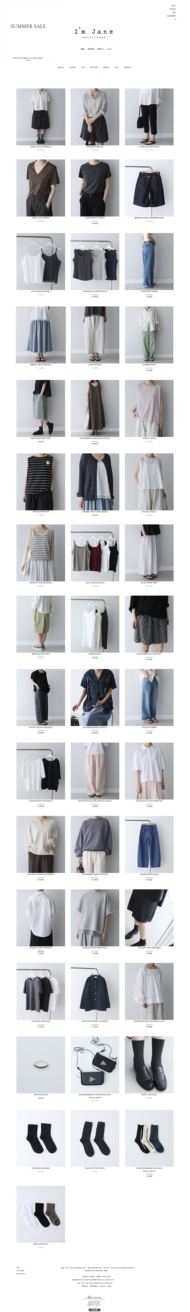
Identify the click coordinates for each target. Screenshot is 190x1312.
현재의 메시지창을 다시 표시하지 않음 (27, 58)
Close (28, 60)
